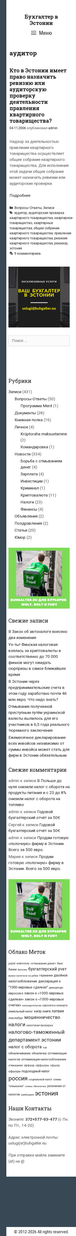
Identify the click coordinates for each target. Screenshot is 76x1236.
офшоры (14, 1071)
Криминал (29, 488)
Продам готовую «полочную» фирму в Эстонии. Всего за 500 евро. (38, 843)
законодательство (31, 1005)
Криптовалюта (34, 495)
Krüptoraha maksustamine (43, 434)
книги (47, 1011)
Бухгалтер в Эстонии (41, 19)
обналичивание (19, 1053)
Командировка (34, 447)
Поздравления (28, 523)
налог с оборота (25, 1046)
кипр (38, 1011)
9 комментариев (27, 254)
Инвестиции (31, 481)
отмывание (15, 1065)
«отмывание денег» (43, 963)
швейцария (27, 1094)
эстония (16, 248)
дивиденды (56, 987)
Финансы (28, 509)
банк (60, 963)
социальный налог (40, 1079)
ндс (45, 1047)
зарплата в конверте (55, 1005)
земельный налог (20, 1011)
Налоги (27, 502)
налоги (16, 1024)
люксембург (15, 1018)
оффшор (29, 1065)
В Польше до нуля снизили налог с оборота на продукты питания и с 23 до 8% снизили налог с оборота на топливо (39, 792)
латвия (58, 1011)
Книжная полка (29, 419)
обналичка (39, 1053)
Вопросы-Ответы (28, 208)
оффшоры (42, 1065)
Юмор (20, 537)
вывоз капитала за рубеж (23, 975)
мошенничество (42, 1017)
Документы (25, 413)
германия (46, 975)
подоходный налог (36, 1071)
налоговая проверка (39, 1025)
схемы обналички (35, 1086)
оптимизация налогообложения (43, 1059)
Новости (23, 454)
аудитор (20, 213)
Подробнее (20, 195)
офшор (55, 1065)
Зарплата (29, 474)
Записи (48, 208)
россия (18, 1078)
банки (12, 969)
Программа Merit (36, 405)
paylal (11, 963)
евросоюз (15, 993)
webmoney (22, 963)
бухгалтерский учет (47, 969)
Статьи (21, 530)
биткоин (22, 969)
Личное (21, 427)
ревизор (61, 243)
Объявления (26, 516)
